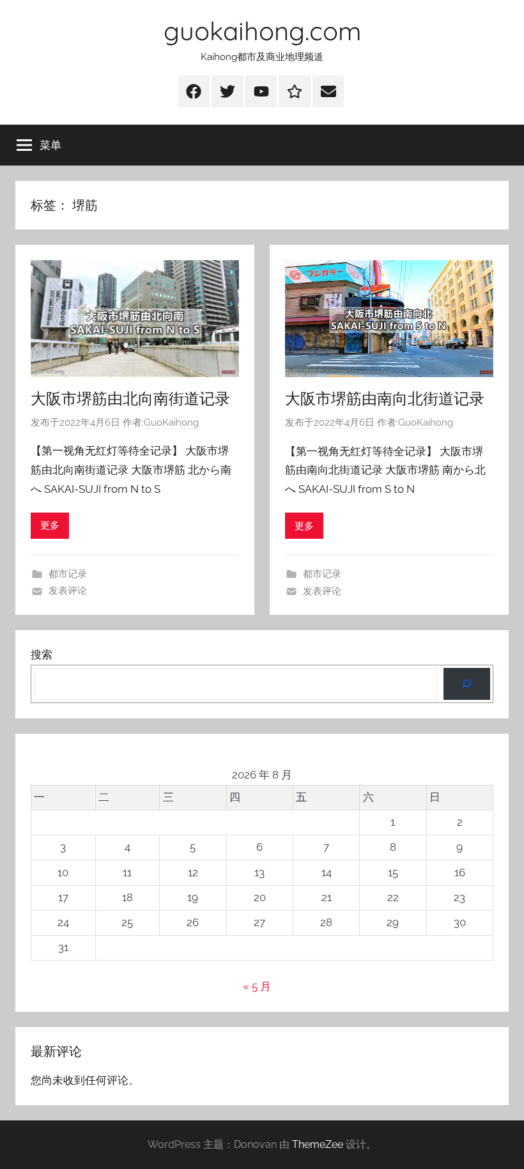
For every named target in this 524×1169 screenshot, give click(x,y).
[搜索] (466, 684)
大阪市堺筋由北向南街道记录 (130, 398)
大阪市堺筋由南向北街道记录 (384, 398)
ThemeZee (317, 1144)
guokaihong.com (262, 31)
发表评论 (68, 590)
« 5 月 (257, 986)
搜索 (41, 654)
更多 (49, 525)
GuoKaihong (171, 422)
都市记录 (68, 574)
